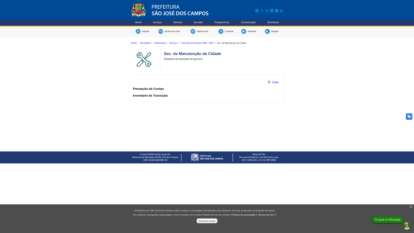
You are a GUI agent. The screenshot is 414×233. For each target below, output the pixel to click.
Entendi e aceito (207, 221)
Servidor (198, 22)
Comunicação (248, 22)
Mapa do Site (258, 154)
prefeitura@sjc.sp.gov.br (158, 154)
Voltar (275, 82)
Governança (160, 43)
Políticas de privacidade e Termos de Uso (252, 214)
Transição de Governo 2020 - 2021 (197, 43)
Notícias (178, 22)
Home (138, 22)
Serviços (157, 22)
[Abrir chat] (407, 226)
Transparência (221, 22)
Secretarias (273, 22)
